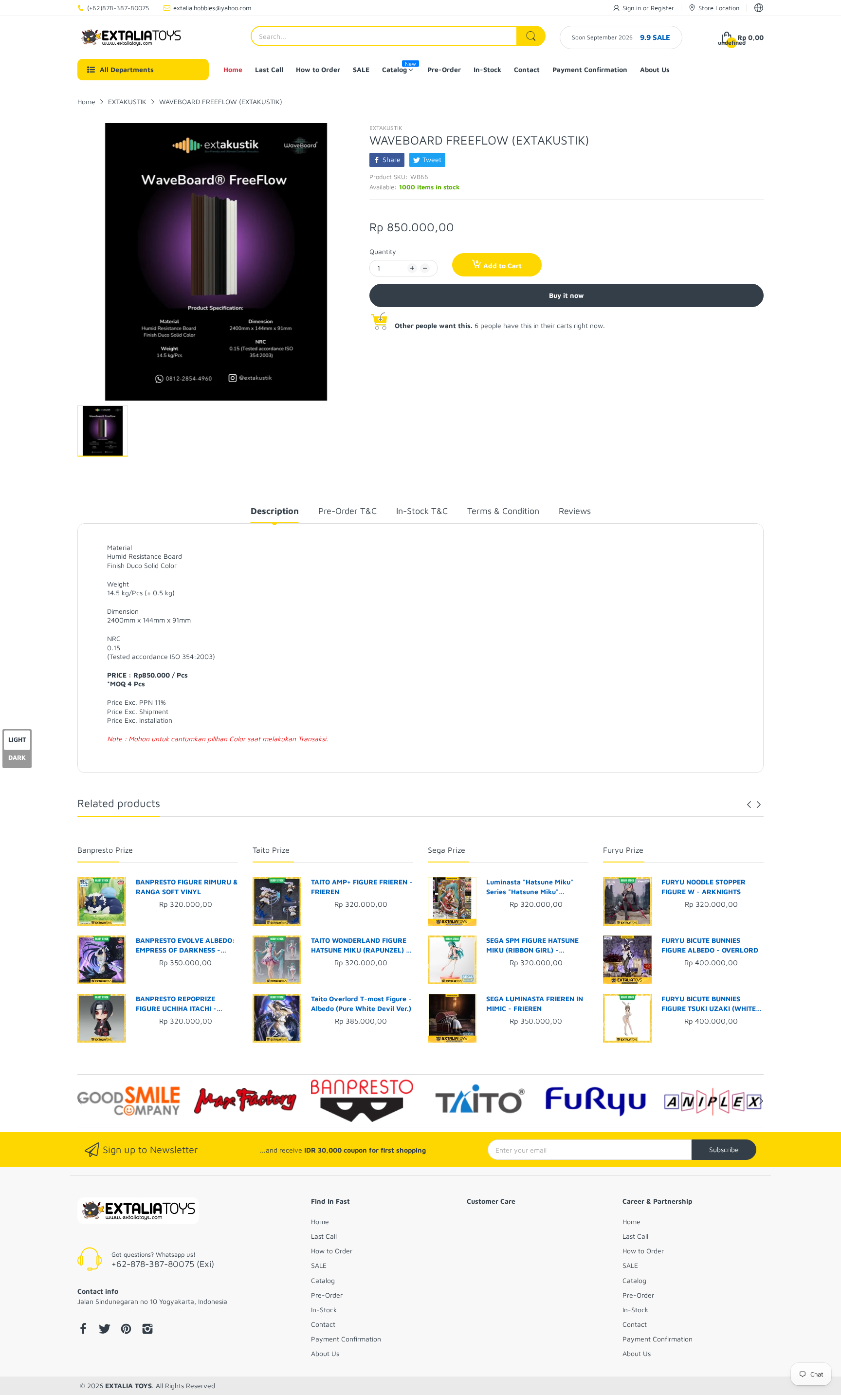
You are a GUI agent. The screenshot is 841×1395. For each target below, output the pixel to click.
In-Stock (324, 1309)
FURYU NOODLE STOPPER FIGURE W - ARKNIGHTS (703, 887)
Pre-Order (327, 1295)
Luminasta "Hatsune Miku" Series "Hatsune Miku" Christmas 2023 (529, 887)
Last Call (324, 1236)
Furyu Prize (623, 849)
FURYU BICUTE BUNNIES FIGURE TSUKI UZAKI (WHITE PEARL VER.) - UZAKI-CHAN (708, 1003)
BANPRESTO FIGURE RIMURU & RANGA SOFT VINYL (187, 887)
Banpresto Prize (105, 849)
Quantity (382, 251)
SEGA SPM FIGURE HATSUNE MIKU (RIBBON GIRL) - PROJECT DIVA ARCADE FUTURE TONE (532, 945)
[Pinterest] (126, 1330)
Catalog (323, 1280)
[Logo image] (128, 1101)
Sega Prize (446, 849)
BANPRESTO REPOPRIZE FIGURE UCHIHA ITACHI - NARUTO (176, 1003)
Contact (323, 1324)
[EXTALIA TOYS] (130, 37)
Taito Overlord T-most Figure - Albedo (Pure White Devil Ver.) (361, 1003)
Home (320, 1221)
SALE (319, 1265)
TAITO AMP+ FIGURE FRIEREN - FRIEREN (362, 887)
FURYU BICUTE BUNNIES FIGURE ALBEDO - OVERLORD (709, 945)
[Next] (749, 804)
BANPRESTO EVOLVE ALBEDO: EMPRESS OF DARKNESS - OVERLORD (185, 945)
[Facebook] (83, 1330)
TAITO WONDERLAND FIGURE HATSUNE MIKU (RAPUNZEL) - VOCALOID (360, 945)
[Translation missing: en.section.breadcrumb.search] (531, 36)
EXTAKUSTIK (385, 127)
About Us (325, 1353)
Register (662, 8)
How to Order (331, 1251)
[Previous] (759, 804)
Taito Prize (271, 849)
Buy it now (566, 295)
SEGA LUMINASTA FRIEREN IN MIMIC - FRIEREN (534, 1003)
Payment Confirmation (346, 1339)
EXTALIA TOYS (128, 1385)
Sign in (632, 8)
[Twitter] (104, 1330)
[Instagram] (147, 1330)
